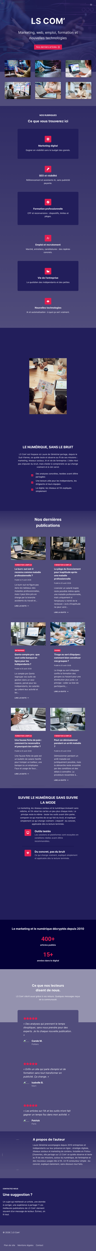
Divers (57, 650)
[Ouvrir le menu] (91, 4)
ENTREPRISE (19, 650)
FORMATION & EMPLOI (23, 565)
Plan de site (9, 1245)
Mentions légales (25, 1245)
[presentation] (28, 548)
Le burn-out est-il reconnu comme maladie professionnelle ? (28, 572)
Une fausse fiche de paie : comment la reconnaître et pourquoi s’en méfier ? (28, 743)
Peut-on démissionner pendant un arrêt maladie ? (67, 743)
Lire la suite (22, 606)
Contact (39, 1245)
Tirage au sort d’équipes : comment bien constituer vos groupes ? (67, 657)
